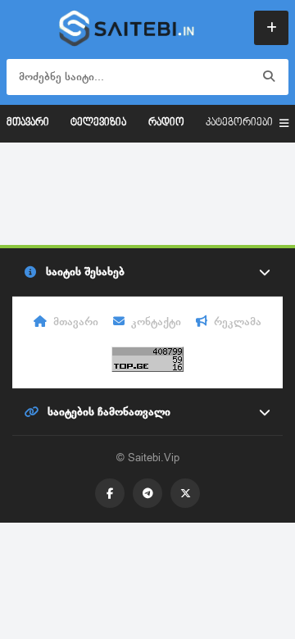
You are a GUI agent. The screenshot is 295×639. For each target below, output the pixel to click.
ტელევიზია (98, 123)
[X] (185, 493)
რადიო (166, 123)
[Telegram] (147, 493)
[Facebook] (110, 493)
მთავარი (28, 123)
